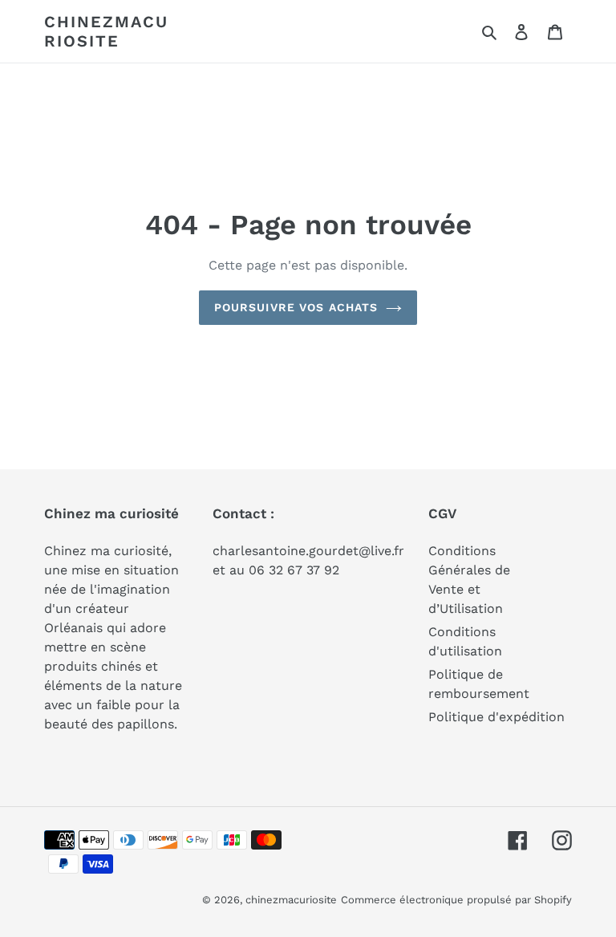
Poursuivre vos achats (296, 307)
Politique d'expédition (496, 716)
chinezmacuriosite (106, 31)
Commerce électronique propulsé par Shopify (456, 900)
